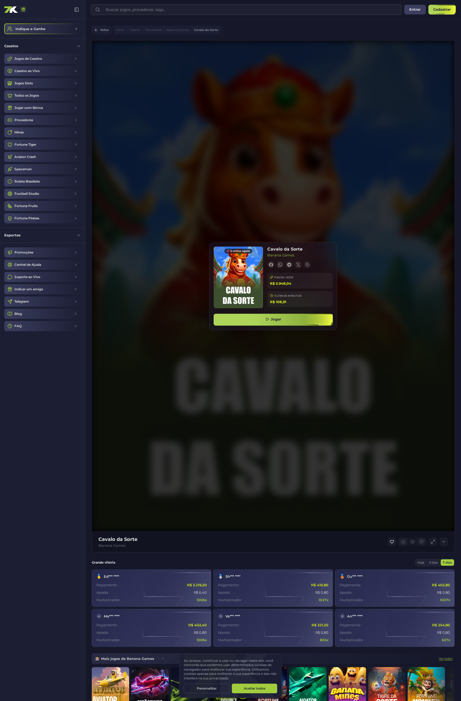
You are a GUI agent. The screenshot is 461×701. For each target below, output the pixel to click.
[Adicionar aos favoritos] (392, 541)
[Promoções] (23, 10)
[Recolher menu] (76, 9)
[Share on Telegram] (289, 264)
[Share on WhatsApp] (280, 264)
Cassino (134, 30)
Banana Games (178, 30)
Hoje (421, 562)
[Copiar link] (307, 264)
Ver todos (445, 658)
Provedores (153, 30)
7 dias (447, 562)
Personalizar (207, 688)
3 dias (433, 562)
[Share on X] (298, 264)
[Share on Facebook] (271, 264)
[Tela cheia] (433, 541)
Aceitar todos (254, 688)
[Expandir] (443, 541)
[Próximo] (162, 658)
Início (120, 30)
